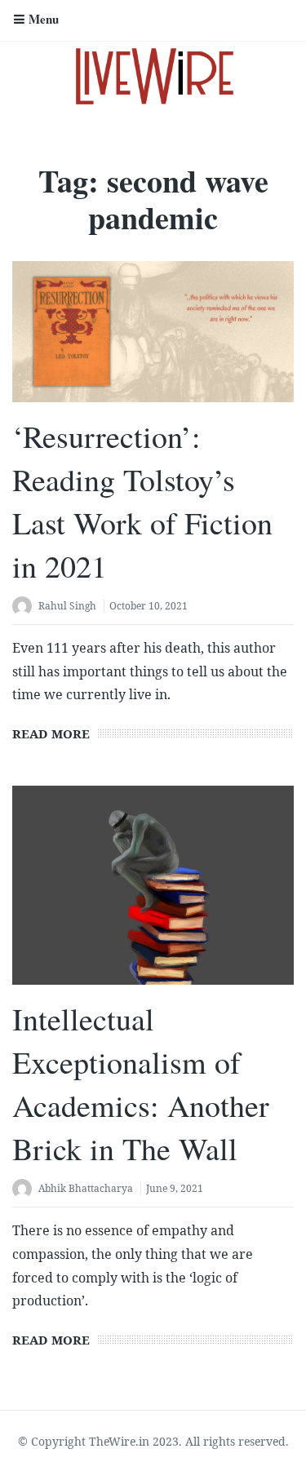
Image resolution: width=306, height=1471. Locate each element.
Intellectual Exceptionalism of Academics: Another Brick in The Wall (140, 1084)
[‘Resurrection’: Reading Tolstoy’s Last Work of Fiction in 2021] (153, 331)
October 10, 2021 (148, 606)
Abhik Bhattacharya (85, 1188)
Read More (51, 733)
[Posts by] (25, 607)
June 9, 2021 (174, 1188)
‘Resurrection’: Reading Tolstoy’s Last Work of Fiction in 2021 (142, 501)
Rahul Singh (67, 606)
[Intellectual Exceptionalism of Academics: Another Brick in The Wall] (153, 885)
